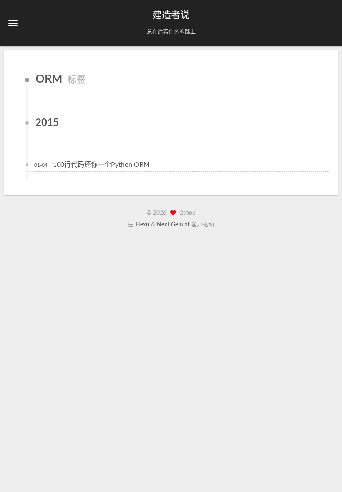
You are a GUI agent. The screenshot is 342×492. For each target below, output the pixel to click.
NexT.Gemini (173, 225)
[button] (13, 23)
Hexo (142, 225)
